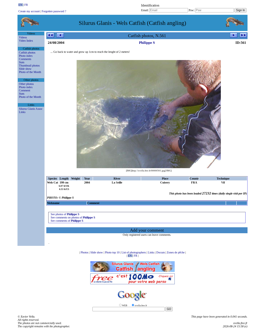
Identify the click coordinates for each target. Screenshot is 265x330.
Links (22, 112)
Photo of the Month (30, 72)
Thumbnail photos (29, 65)
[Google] (132, 301)
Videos (23, 37)
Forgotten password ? (54, 11)
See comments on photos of (73, 217)
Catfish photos (27, 52)
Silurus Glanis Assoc (31, 108)
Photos (85, 252)
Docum (160, 252)
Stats (21, 62)
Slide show (25, 68)
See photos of (65, 214)
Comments (25, 59)
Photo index (26, 55)
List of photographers (134, 252)
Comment (24, 90)
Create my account (29, 11)
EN (20, 4)
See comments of (67, 220)
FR (26, 4)
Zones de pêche (176, 252)
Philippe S (147, 43)
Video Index (26, 40)
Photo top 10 (112, 252)
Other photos (26, 83)
